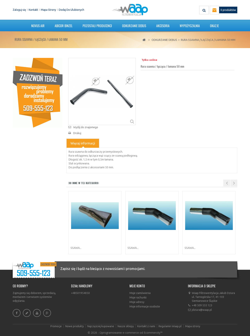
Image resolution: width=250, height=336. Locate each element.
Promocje (56, 326)
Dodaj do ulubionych (71, 9)
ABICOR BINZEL (63, 25)
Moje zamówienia (140, 293)
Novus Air (38, 25)
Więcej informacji (83, 143)
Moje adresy (136, 302)
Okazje (214, 25)
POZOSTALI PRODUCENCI (97, 25)
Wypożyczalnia (190, 25)
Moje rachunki (137, 297)
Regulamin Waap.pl (170, 326)
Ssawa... (76, 247)
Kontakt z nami (146, 326)
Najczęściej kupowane (101, 326)
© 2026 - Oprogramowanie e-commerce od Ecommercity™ (125, 332)
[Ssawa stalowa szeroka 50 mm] (95, 215)
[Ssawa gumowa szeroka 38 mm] (152, 215)
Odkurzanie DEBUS (134, 25)
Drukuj (77, 133)
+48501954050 (80, 293)
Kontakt (33, 9)
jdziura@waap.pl (202, 309)
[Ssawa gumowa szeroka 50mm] (209, 215)
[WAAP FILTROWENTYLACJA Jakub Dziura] (130, 10)
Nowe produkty (74, 326)
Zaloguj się (19, 9)
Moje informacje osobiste (144, 306)
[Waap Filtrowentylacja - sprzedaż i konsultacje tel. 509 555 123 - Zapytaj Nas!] (37, 92)
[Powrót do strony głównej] (144, 40)
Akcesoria (163, 25)
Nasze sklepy (126, 326)
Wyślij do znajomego (85, 127)
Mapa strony (48, 9)
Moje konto (137, 286)
